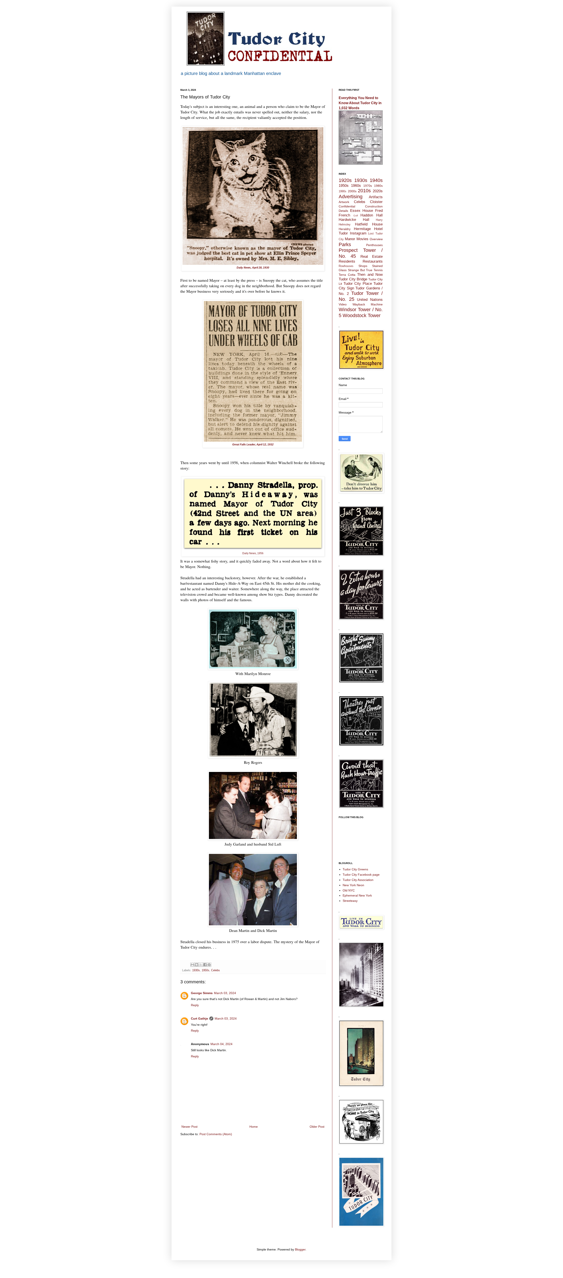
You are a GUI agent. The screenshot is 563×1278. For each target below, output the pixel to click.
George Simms (202, 993)
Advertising (350, 196)
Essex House (361, 211)
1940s (376, 180)
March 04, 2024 (221, 1044)
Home (253, 1126)
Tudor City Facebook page (361, 874)
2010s (364, 190)
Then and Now (370, 274)
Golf (355, 215)
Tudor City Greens (355, 869)
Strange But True (360, 270)
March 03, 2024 (225, 993)
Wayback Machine (368, 304)
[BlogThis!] (196, 964)
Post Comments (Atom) (215, 1134)
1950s (205, 970)
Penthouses (374, 245)
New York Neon (353, 885)
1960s (356, 185)
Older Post (317, 1126)
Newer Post (189, 1126)
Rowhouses (346, 266)
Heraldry (345, 229)
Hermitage (362, 229)
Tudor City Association (358, 880)
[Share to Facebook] (205, 964)
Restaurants (373, 261)
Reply (195, 1005)
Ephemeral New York (357, 895)
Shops (362, 266)
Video (343, 304)
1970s (367, 185)
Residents (347, 261)
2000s (352, 191)
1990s (342, 191)
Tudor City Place (358, 283)
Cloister (376, 202)
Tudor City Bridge (353, 279)
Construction (374, 206)
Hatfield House (369, 224)
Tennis (378, 270)
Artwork (344, 202)
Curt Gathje (199, 1018)
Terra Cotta (347, 274)
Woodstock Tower (361, 315)
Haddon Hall (371, 215)
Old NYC (349, 890)
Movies (362, 239)
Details (343, 210)
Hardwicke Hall (354, 220)
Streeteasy (350, 900)
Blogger (300, 1249)
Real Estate (371, 256)
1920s (345, 180)
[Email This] (192, 964)
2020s (378, 191)
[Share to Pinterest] (209, 964)
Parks (345, 244)
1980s (378, 185)
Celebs (215, 970)
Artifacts (376, 197)
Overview (376, 239)
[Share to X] (201, 964)
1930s (196, 970)
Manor (350, 239)
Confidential (347, 206)
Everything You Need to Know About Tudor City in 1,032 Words (360, 103)
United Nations (370, 300)
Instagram (358, 233)
